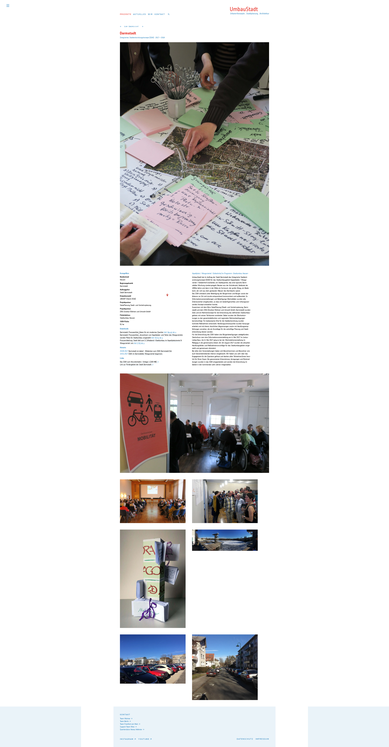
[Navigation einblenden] (8, 5)
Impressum (262, 739)
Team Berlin (124, 721)
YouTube (143, 739)
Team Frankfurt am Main (129, 724)
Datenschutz (245, 739)
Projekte (125, 14)
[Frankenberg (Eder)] (120, 26)
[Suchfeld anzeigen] (169, 14)
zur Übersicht (131, 26)
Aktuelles (139, 14)
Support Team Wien (127, 727)
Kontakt (160, 14)
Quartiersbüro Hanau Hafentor (131, 729)
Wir (150, 14)
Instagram (126, 739)
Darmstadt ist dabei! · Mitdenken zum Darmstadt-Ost (150, 351)
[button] (167, 295)
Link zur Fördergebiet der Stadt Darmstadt (135, 365)
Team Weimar (125, 719)
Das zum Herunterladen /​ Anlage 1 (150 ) (138, 362)
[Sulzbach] (142, 26)
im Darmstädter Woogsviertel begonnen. (146, 354)
